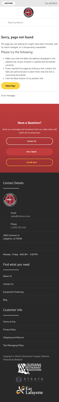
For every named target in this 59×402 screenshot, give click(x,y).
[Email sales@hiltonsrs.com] (31, 3)
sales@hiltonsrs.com (20, 216)
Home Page (10, 86)
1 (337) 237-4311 (18, 227)
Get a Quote (31, 151)
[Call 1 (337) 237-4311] (36, 3)
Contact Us (31, 141)
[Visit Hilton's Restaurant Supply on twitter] (16, 246)
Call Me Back (51, 3)
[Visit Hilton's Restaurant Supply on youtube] (4, 246)
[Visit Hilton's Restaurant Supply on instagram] (27, 246)
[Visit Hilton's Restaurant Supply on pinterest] (21, 246)
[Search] (4, 22)
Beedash (19, 359)
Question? (9, 3)
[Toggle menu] (4, 12)
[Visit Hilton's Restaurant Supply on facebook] (10, 246)
